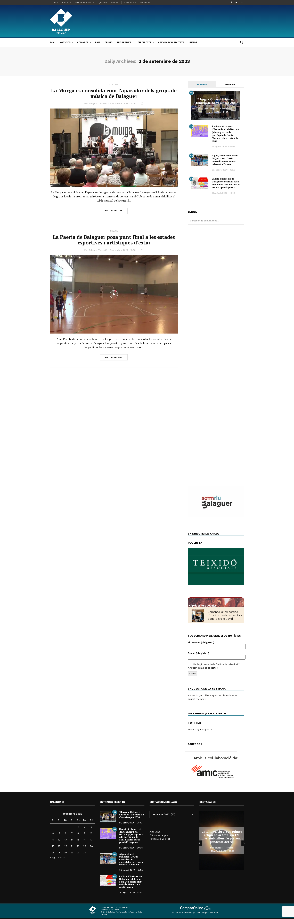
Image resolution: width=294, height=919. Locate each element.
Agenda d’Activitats (171, 42)
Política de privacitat (85, 3)
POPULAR (230, 84)
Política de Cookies (160, 839)
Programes (124, 42)
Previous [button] (199, 843)
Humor (193, 42)
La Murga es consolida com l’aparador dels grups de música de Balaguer (113, 93)
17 (91, 839)
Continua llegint (114, 211)
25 (53, 852)
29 (78, 852)
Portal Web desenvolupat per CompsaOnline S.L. (195, 913)
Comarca (82, 42)
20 (65, 846)
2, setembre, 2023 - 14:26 (123, 103)
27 (65, 852)
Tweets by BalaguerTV (200, 729)
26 (59, 852)
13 (65, 839)
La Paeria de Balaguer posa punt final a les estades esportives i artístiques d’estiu (114, 240)
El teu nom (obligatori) (201, 642)
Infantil (114, 231)
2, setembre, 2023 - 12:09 (123, 250)
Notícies (65, 42)
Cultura (113, 84)
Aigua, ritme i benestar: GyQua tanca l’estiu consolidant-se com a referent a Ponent (225, 160)
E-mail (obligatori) (198, 653)
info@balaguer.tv (122, 907)
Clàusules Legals (159, 835)
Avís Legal (155, 831)
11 (53, 839)
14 (72, 839)
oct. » (61, 857)
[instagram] (241, 2)
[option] (221, 840)
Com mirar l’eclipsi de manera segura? (222, 836)
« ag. (52, 857)
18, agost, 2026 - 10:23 (223, 193)
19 (59, 846)
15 (78, 839)
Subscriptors (130, 3)
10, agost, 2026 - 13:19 (222, 847)
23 (84, 846)
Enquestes (145, 3)
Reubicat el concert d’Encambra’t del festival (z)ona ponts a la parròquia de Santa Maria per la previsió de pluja (225, 133)
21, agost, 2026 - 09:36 (223, 146)
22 (78, 846)
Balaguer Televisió (98, 103)
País (97, 42)
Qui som (103, 3)
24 (91, 846)
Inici (56, 3)
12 (59, 839)
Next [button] (244, 843)
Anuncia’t (115, 3)
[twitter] (236, 2)
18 (53, 846)
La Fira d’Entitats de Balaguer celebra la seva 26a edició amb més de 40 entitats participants (226, 183)
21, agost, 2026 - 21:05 (216, 112)
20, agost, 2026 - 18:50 (223, 170)
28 (72, 852)
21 (72, 846)
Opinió (108, 42)
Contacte (66, 3)
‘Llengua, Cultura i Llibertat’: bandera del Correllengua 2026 (216, 101)
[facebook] (231, 2)
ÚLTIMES (202, 84)
